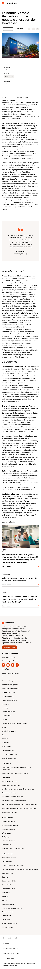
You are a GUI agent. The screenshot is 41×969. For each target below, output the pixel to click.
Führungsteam (7, 862)
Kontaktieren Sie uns (9, 657)
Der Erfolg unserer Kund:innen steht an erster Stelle (20, 869)
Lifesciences (6, 833)
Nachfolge (5, 704)
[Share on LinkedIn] (33, 29)
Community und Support (10, 661)
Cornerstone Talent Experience (12, 866)
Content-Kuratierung (9, 793)
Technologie (9, 76)
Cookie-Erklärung (9, 959)
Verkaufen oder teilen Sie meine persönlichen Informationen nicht (19, 965)
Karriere (5, 896)
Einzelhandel (6, 845)
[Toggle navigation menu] (36, 3)
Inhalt (4, 727)
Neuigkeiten (6, 893)
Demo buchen (9, 648)
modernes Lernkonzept (10, 781)
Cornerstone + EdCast (9, 881)
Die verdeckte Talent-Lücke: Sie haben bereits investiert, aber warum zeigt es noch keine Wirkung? (20, 593)
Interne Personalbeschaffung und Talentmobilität (19, 808)
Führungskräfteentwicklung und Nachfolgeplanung (19, 805)
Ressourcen (6, 920)
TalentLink (5, 743)
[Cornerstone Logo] (9, 3)
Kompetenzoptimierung (10, 689)
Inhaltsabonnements (9, 731)
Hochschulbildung (8, 841)
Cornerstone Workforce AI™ (11, 673)
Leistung (5, 708)
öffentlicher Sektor (8, 822)
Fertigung (5, 837)
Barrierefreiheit (7, 912)
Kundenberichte (7, 873)
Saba (3, 735)
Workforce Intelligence (10, 685)
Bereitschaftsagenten (9, 681)
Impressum (7, 943)
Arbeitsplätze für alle (9, 812)
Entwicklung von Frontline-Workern (14, 801)
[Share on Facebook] (28, 29)
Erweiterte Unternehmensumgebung (14, 723)
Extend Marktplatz (8, 758)
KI (2, 677)
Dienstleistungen (8, 750)
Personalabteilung (8, 712)
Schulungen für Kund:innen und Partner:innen (18, 789)
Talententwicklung (8, 692)
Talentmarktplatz (8, 696)
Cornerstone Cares (8, 889)
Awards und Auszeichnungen (12, 908)
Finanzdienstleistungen (10, 825)
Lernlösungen (6, 716)
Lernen (4, 720)
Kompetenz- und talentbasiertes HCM (15, 774)
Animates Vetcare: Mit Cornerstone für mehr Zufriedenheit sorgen (19, 574)
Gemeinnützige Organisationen (13, 849)
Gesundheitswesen (8, 829)
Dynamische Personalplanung (12, 797)
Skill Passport (6, 747)
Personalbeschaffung (9, 700)
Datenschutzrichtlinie (10, 948)
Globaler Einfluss (8, 904)
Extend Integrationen (9, 754)
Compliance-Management (11, 785)
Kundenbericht (8, 29)
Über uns (5, 877)
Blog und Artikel (7, 927)
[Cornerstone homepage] (20, 623)
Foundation (6, 885)
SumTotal (5, 739)
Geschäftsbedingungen (11, 953)
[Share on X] (37, 29)
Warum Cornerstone (9, 858)
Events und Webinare (9, 924)
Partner (4, 900)
